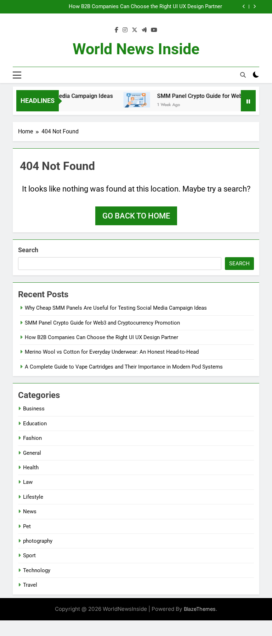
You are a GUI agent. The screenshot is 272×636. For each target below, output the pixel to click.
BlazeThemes (200, 609)
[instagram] (125, 30)
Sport (29, 555)
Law (28, 482)
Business (34, 408)
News (29, 511)
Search (28, 250)
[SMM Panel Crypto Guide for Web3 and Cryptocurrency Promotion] (132, 99)
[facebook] (116, 30)
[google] (144, 30)
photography (37, 541)
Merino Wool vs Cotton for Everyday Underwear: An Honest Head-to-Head (112, 352)
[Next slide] (254, 7)
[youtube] (154, 30)
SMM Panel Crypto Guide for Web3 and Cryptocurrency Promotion (102, 323)
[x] (135, 30)
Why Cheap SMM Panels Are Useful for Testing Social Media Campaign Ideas (116, 308)
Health (31, 467)
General (32, 453)
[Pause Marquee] (248, 100)
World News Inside (136, 49)
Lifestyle (33, 497)
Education (35, 423)
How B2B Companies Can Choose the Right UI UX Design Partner (145, 7)
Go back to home (136, 215)
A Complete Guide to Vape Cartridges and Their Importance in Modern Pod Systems (124, 367)
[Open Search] (243, 75)
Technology (36, 570)
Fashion (32, 438)
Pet (27, 526)
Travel (30, 585)
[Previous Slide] (244, 7)
